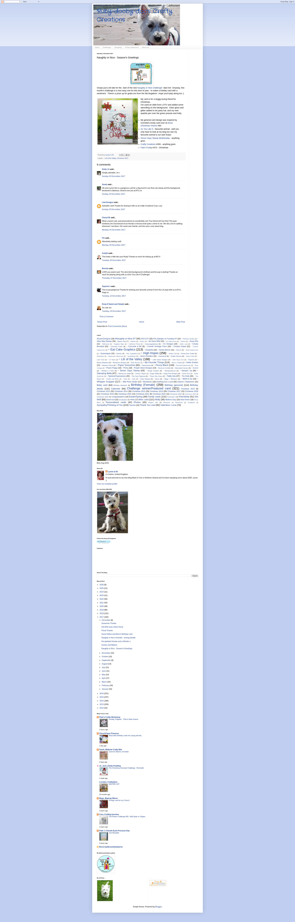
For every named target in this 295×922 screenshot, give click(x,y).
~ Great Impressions (191, 350)
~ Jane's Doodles (146, 356)
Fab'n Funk (146, 147)
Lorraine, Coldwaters (108, 782)
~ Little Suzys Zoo (177, 360)
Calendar (115, 388)
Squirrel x (106, 286)
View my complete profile (107, 484)
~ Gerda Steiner (163, 350)
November (106, 653)
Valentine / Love (168, 405)
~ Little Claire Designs (159, 360)
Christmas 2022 (159, 394)
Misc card (144, 399)
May (104, 675)
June (104, 671)
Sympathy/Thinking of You (110, 405)
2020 (102, 606)
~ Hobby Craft (172, 353)
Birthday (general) (174, 385)
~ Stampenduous (169, 371)
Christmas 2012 (188, 389)
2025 (102, 588)
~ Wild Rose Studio (129, 382)
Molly (157, 399)
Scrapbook (191, 402)
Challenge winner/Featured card (149, 388)
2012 (102, 708)
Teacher (132, 405)
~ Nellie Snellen (191, 362)
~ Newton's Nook (106, 365)
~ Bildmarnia (105, 344)
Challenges (107, 47)
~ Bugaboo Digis (118, 344)
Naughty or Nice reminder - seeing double (118, 638)
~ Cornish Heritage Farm (156, 346)
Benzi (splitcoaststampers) (110, 847)
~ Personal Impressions (183, 365)
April (104, 678)
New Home (185, 400)
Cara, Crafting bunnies (109, 814)
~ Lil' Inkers (112, 360)
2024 (102, 592)
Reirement (166, 402)
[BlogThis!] (122, 155)
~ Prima (125, 368)
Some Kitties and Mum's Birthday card (116, 634)
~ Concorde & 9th (134, 346)
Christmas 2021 (142, 394)
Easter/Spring (136, 396)
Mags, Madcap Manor (108, 798)
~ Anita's (142, 341)
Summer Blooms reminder (119, 752)
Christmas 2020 (124, 394)
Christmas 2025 (102, 397)
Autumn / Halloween (185, 382)
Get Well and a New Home (112, 627)
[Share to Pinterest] (129, 155)
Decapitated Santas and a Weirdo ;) (115, 641)
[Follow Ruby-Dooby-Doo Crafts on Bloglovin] (104, 543)
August (105, 664)
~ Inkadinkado (131, 356)
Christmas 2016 (156, 391)
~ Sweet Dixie (185, 373)
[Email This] (120, 155)
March (104, 682)
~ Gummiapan (105, 353)
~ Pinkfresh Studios (187, 339)
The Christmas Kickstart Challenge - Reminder (126, 768)
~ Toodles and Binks (112, 379)
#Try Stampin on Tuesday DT (165, 339)
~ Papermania (145, 365)
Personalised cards (116, 402)
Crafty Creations (148, 144)
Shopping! (118, 47)
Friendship (184, 396)
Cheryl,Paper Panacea (109, 733)
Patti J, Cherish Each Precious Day (114, 831)
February (106, 685)
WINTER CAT (114, 784)
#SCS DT (145, 339)
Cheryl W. (106, 218)
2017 (102, 617)
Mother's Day (170, 400)
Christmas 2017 (122, 158)
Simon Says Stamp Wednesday (155, 138)
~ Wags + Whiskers (170, 379)
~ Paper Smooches (125, 365)
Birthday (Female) (143, 384)
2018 (102, 613)
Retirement (179, 402)
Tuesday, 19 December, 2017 (114, 311)
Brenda (105, 268)
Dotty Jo (105, 169)
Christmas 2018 (191, 391)
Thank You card (147, 405)
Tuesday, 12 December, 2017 (114, 296)
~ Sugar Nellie (154, 373)
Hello (132, 400)
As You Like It (147, 129)
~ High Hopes (149, 353)
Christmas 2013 (103, 391)
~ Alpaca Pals (121, 341)
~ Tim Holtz (185, 376)
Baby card (102, 385)
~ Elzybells (148, 350)
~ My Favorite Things (153, 362)
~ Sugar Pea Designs (170, 373)
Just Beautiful (114, 833)
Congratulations (118, 397)
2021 (102, 603)
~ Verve (156, 379)
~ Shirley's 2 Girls (107, 371)
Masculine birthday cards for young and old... (125, 735)
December (106, 620)
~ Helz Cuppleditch (131, 353)
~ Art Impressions (171, 341)
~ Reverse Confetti (163, 368)
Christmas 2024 (190, 394)
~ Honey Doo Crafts (187, 353)
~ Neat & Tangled (176, 362)
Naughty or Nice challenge (149, 88)
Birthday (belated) (120, 385)
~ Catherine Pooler (133, 344)
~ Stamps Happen (140, 373)
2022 (102, 599)
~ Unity (133, 379)
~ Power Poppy (111, 368)
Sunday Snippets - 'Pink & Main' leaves (123, 719)
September (106, 660)
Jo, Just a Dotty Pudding (110, 766)
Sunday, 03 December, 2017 (113, 176)
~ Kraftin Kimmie (175, 356)
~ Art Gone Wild (153, 341)
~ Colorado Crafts (115, 346)
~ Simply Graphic (152, 371)
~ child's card (182, 344)
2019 (102, 610)
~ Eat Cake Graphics (121, 349)
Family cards (154, 396)
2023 (102, 595)
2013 (102, 704)
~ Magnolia (190, 360)
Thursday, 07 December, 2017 (114, 278)
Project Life (153, 402)
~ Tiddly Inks (170, 376)
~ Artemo (182, 341)
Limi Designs (107, 202)
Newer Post (102, 322)
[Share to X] (124, 155)
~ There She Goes (155, 376)
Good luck (110, 400)
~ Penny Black (161, 365)
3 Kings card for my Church (119, 800)
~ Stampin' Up (186, 371)
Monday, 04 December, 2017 (113, 230)
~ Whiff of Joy (186, 379)
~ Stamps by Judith (124, 373)
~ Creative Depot (179, 346)
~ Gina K (178, 350)
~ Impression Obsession (115, 356)
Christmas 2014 (121, 391)
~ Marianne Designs (119, 362)
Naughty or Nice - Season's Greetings (116, 648)
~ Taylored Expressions (116, 376)
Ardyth (105, 253)
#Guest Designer (104, 339)
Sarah (104, 184)
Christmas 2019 (107, 394)
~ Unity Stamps (144, 379)
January (105, 689)
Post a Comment (106, 317)
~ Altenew (132, 341)
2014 (102, 701)
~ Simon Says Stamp (129, 370)
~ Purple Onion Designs (142, 368)
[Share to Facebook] (126, 155)
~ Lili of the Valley (109, 158)
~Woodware (147, 382)
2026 (102, 585)
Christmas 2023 (176, 394)
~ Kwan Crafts (190, 356)
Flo (103, 238)
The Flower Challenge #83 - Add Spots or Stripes (127, 816)
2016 (102, 693)
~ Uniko (124, 379)
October (105, 657)
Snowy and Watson (109, 645)
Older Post (180, 322)
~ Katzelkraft (161, 356)
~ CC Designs (167, 344)
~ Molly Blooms (134, 362)
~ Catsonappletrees (150, 344)
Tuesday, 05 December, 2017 (114, 260)
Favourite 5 (171, 397)
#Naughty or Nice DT (125, 338)
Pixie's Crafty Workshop (109, 717)
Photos (137, 402)
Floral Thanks (107, 630)
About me (145, 47)
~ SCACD (194, 368)
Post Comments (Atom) (117, 326)
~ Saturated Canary (181, 368)
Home (97, 47)
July (104, 667)
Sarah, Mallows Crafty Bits (110, 750)
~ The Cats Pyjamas (137, 376)
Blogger (158, 907)
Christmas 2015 (138, 391)
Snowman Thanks (108, 623)
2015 (102, 697)
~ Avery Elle (193, 341)
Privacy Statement (132, 47)
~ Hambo (118, 353)
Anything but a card (164, 382)
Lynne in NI (113, 472)
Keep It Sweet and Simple (113, 304)
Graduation (123, 400)
